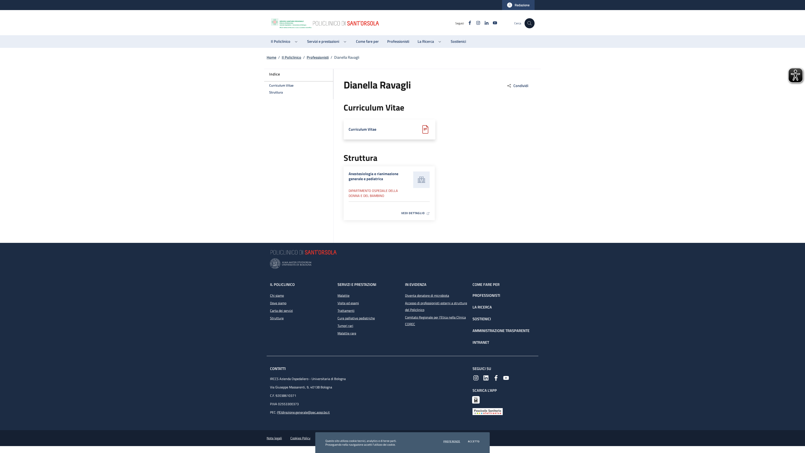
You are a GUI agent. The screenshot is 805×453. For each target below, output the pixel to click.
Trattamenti (346, 310)
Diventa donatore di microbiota (427, 295)
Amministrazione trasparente (501, 330)
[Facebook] (496, 377)
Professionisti (318, 57)
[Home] (362, 23)
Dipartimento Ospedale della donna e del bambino (373, 193)
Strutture (277, 318)
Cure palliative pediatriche (356, 318)
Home (271, 57)
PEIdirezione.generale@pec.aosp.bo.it (303, 412)
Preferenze (451, 441)
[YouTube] (506, 377)
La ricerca (482, 307)
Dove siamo (278, 303)
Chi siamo (277, 295)
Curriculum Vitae (362, 129)
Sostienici (482, 319)
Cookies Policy (300, 438)
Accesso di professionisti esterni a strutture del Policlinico (436, 306)
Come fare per (486, 284)
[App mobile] (476, 399)
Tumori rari (345, 325)
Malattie (343, 295)
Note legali (274, 438)
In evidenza (415, 284)
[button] (518, 5)
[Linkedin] (486, 377)
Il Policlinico (291, 57)
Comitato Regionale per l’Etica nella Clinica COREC (435, 321)
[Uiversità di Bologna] (402, 263)
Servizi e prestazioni (357, 284)
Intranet (481, 342)
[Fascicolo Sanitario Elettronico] (488, 411)
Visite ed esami (348, 303)
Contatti (278, 368)
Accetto (474, 441)
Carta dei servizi (281, 310)
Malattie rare (347, 333)
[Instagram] (476, 377)
